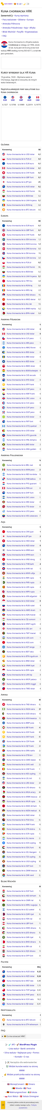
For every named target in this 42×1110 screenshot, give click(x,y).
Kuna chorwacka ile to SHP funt (20, 493)
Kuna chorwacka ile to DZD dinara (21, 713)
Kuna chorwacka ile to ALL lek (19, 304)
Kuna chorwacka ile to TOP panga (21, 990)
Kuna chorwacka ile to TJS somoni (21, 619)
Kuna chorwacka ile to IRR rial (19, 946)
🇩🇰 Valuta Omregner (29, 1096)
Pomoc (36, 1052)
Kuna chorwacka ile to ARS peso (20, 343)
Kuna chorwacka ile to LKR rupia (20, 587)
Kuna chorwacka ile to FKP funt (20, 421)
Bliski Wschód (9, 31)
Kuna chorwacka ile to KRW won (20, 550)
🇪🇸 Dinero (30, 1084)
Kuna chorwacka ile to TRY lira (19, 281)
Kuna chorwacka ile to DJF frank (20, 746)
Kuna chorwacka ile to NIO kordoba (22, 474)
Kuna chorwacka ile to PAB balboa (21, 479)
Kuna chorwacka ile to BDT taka (20, 651)
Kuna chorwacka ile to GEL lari (19, 628)
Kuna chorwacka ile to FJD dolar (20, 1004)
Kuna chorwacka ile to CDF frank (20, 741)
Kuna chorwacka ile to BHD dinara (21, 942)
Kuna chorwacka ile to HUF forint (21, 191)
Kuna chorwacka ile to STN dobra (21, 829)
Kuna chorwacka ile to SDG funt (20, 847)
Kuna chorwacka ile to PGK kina (20, 820)
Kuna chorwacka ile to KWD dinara (21, 928)
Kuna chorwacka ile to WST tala (20, 981)
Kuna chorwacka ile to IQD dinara (21, 951)
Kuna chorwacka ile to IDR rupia (20, 670)
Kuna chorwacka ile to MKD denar (21, 299)
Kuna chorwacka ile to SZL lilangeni (22, 852)
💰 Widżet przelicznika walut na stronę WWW (22, 1076)
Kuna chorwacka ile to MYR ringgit (21, 684)
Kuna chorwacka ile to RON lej (19, 205)
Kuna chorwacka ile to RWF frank (21, 824)
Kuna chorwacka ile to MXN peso (21, 469)
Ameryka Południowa (12, 27)
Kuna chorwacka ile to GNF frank (21, 769)
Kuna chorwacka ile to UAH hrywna (22, 200)
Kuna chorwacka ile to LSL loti (19, 778)
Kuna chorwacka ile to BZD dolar (20, 361)
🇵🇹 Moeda (17, 1088)
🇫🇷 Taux (27, 1088)
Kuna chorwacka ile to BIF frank (20, 727)
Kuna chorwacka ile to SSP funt (20, 866)
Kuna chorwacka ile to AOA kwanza (22, 718)
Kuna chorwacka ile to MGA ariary (21, 792)
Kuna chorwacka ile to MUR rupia (21, 801)
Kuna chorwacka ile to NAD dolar (21, 815)
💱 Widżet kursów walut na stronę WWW (22, 1068)
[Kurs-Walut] (6, 4)
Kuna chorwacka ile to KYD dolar (20, 380)
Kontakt (18, 1056)
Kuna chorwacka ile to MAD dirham (22, 806)
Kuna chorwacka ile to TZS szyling (21, 857)
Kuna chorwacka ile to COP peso (20, 389)
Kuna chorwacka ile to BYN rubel (20, 313)
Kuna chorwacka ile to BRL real (20, 465)
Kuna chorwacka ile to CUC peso (20, 403)
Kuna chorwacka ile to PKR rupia (20, 582)
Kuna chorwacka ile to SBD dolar (20, 985)
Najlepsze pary (24, 1052)
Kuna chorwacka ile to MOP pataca (21, 679)
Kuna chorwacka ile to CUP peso (20, 407)
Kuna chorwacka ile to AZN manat (21, 615)
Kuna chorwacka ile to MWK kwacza (22, 797)
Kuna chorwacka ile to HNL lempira (22, 440)
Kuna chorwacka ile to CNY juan (20, 531)
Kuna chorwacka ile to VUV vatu (20, 999)
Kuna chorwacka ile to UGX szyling (21, 861)
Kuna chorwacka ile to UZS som (20, 638)
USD (13, 100)
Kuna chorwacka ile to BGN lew (20, 196)
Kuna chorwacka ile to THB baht (20, 564)
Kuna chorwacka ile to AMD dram (21, 610)
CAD (38, 100)
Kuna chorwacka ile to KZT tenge (20, 647)
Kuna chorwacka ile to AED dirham (21, 895)
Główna (21, 19)
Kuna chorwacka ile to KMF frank (21, 393)
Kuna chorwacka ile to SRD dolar (20, 502)
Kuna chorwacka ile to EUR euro (20, 163)
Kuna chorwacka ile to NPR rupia (20, 591)
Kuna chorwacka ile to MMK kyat (20, 665)
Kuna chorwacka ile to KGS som (20, 642)
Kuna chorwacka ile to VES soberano (22, 516)
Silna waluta (10, 1052)
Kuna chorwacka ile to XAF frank (20, 737)
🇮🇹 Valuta (32, 1092)
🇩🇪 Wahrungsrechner (16, 1092)
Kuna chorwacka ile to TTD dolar (20, 506)
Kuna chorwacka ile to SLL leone (20, 838)
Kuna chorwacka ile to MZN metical (22, 810)
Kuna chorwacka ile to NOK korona (22, 244)
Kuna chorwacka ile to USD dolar (21, 154)
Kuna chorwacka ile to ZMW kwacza (22, 870)
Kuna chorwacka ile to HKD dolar (21, 541)
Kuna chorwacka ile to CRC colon (20, 398)
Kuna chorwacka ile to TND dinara (21, 704)
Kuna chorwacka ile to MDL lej (19, 290)
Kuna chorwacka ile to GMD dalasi (21, 760)
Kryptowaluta (31, 31)
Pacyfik (20, 31)
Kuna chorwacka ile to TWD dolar (21, 688)
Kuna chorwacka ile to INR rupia (20, 578)
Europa (30, 19)
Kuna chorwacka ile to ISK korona (21, 253)
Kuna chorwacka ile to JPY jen (19, 182)
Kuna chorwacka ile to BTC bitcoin (21, 209)
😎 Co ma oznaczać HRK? (14, 1036)
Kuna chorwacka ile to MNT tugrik (21, 624)
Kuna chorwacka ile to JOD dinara (21, 932)
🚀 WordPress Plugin (26, 1044)
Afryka (32, 27)
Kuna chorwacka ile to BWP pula (20, 723)
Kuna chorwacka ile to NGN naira (21, 709)
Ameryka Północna (11, 23)
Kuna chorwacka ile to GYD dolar (21, 430)
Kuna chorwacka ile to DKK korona (21, 248)
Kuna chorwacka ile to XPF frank (20, 384)
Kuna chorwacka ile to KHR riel (20, 568)
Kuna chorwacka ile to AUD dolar (21, 186)
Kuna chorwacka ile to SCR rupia (20, 833)
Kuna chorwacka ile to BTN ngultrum (22, 656)
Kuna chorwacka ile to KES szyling (21, 773)
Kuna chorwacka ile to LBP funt (20, 923)
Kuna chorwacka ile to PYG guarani (22, 483)
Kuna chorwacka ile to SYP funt (20, 955)
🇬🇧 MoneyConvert (15, 1084)
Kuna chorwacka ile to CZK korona (21, 258)
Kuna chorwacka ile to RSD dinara (21, 295)
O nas (26, 1056)
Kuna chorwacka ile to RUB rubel (20, 605)
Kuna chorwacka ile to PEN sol (19, 488)
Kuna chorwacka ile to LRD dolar (20, 783)
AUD (29, 100)
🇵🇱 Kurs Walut (11, 1096)
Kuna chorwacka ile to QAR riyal (20, 914)
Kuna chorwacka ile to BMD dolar (21, 366)
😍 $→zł (17, 3)
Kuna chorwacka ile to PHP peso (20, 994)
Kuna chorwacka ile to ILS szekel (20, 909)
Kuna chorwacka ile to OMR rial (20, 900)
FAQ (4, 35)
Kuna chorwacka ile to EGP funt (20, 891)
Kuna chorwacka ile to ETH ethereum (22, 1024)
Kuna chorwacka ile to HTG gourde (21, 435)
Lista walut (14, 1048)
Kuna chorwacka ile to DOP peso (20, 412)
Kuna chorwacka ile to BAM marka (21, 308)
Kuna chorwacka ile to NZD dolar (21, 545)
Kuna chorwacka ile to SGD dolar (21, 601)
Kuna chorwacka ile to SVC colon (20, 497)
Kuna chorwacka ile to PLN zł (19, 159)
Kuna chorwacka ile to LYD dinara (21, 787)
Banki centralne (27, 1048)
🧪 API (12, 1044)
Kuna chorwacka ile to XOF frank (20, 732)
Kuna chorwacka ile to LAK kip (19, 675)
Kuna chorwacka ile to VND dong (21, 559)
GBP (21, 100)
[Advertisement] (21, 63)
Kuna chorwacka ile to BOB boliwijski (22, 370)
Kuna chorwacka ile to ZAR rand (20, 875)
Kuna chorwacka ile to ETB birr (20, 755)
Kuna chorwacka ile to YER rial (19, 919)
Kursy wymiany (22, 15)
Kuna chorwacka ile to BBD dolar (20, 357)
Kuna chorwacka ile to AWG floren (21, 347)
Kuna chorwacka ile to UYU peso (20, 511)
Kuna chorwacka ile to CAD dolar (20, 168)
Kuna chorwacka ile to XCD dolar (20, 417)
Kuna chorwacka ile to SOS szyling (21, 843)
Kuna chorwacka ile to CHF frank (20, 173)
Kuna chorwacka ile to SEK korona (21, 239)
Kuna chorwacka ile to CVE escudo (21, 375)
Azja (26, 27)
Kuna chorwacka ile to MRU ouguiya (22, 905)
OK (3, 1105)
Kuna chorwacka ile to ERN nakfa (21, 750)
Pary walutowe (9, 19)
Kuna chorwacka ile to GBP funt (20, 177)
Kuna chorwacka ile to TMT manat (21, 633)
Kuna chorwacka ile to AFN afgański (22, 596)
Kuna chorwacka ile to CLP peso (20, 338)
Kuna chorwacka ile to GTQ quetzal (22, 426)
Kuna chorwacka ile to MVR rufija (21, 573)
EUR (5, 100)
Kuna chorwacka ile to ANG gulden (21, 449)
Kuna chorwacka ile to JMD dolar (20, 444)
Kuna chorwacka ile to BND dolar (21, 661)
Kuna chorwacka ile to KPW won (20, 555)
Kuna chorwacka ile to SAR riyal (20, 937)
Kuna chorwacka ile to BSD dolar (20, 352)
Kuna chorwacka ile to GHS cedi (20, 764)
